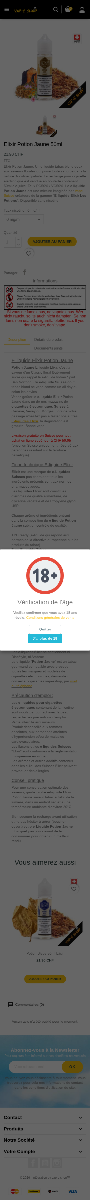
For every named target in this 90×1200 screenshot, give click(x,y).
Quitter (45, 629)
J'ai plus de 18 (45, 638)
